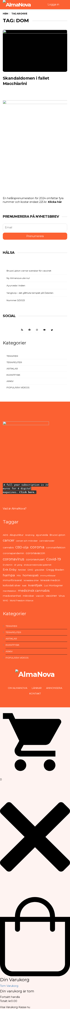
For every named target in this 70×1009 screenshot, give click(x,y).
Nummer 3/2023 (16, 300)
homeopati (30, 575)
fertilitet (22, 570)
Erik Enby (9, 569)
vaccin (40, 595)
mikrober (28, 595)
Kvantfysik (13, 374)
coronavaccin (35, 553)
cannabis (8, 547)
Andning (29, 535)
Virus (62, 595)
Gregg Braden (55, 569)
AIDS (5, 535)
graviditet (39, 570)
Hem (5, 13)
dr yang (18, 565)
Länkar (37, 687)
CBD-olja (21, 547)
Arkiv (10, 381)
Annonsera (54, 687)
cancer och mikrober (27, 540)
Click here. (27, 492)
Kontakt (35, 693)
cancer (8, 540)
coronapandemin (13, 553)
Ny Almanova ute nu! (18, 278)
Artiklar (12, 368)
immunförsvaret (12, 580)
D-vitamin (8, 565)
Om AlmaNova (17, 687)
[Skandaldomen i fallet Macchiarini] (35, 51)
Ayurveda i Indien (16, 285)
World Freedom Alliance (21, 600)
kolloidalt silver (12, 585)
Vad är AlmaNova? (15, 508)
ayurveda (42, 534)
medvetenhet (12, 595)
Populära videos (18, 387)
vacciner (51, 595)
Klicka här (55, 202)
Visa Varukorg (9, 1007)
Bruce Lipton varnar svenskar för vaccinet (29, 270)
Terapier (12, 356)
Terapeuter (14, 362)
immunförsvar (48, 575)
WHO (5, 600)
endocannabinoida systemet (37, 565)
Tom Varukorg (9, 986)
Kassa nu (24, 1007)
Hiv (19, 575)
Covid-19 (53, 559)
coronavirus (13, 559)
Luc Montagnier (53, 585)
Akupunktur (17, 535)
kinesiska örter (31, 580)
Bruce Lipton (57, 535)
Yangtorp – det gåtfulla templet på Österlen (30, 292)
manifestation (9, 591)
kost (24, 585)
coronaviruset (35, 559)
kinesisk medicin (50, 580)
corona (37, 546)
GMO (30, 570)
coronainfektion (55, 547)
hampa (9, 575)
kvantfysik (35, 585)
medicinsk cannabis (34, 590)
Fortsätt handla (10, 997)
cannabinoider (47, 540)
